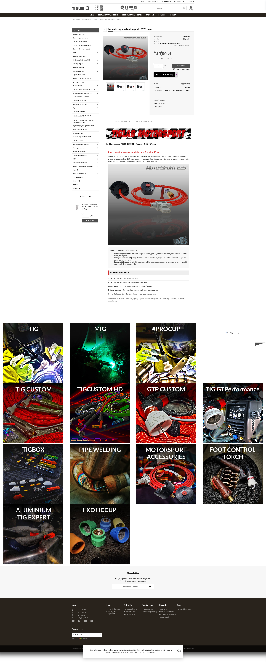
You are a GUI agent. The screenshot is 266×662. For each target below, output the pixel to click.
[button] (178, 651)
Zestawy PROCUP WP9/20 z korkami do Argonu (82, 116)
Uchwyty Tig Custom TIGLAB (82, 78)
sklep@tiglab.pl (129, 10)
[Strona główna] (80, 8)
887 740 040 (98, 10)
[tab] (107, 121)
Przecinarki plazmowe (80, 155)
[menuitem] (92, 15)
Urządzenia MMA (78, 67)
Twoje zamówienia (131, 609)
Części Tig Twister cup (80, 104)
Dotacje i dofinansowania (168, 614)
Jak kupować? (165, 617)
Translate (85, 638)
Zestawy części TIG (79, 140)
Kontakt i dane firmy (184, 609)
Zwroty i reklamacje (114, 609)
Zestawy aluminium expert (81, 49)
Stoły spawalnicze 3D (79, 71)
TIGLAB (187, 87)
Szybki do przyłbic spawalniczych (83, 126)
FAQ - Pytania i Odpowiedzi (112, 613)
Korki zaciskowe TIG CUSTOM (82, 93)
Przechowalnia (130, 614)
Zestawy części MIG (79, 64)
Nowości (76, 185)
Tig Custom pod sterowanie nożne (84, 89)
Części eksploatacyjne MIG (81, 60)
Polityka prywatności (167, 612)
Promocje (77, 188)
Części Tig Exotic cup (79, 100)
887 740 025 (98, 8)
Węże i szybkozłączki (79, 173)
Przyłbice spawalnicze (80, 129)
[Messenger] (122, 7)
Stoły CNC (76, 170)
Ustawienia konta (130, 612)
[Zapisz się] (150, 586)
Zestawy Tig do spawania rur (82, 45)
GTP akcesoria (77, 86)
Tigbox (75, 108)
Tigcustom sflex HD (79, 75)
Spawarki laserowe (79, 34)
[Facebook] (126, 7)
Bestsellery (85, 197)
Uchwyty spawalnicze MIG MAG (83, 166)
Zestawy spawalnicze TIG (81, 41)
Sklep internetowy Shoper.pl (186, 648)
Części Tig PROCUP (79, 111)
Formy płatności (148, 609)
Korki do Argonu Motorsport (82, 137)
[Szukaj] (184, 8)
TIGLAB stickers (78, 177)
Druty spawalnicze (79, 148)
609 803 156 (98, 6)
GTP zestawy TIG (78, 82)
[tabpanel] (148, 217)
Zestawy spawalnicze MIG (81, 38)
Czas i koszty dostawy (150, 612)
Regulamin (163, 609)
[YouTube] (131, 7)
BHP (74, 53)
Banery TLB (76, 181)
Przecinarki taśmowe (79, 151)
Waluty (143, 1)
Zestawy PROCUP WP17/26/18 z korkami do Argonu (83, 121)
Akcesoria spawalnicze (80, 162)
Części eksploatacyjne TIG (81, 144)
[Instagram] (135, 7)
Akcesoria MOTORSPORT (81, 97)
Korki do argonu (78, 133)
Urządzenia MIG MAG (80, 56)
